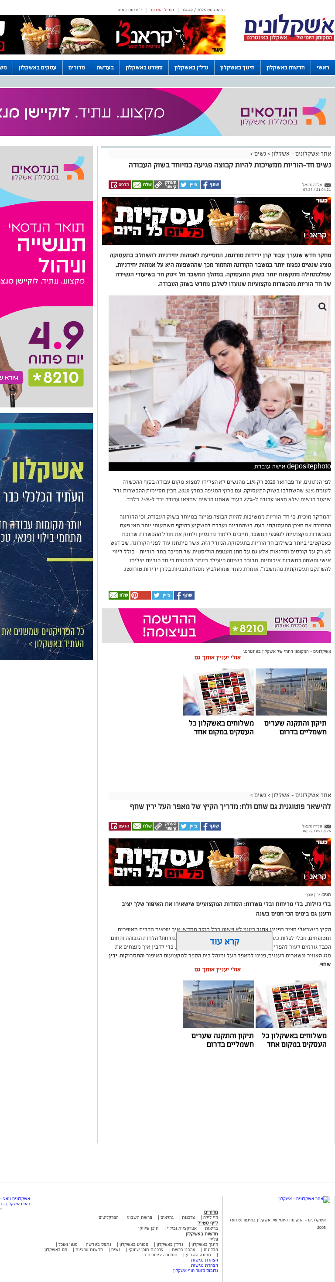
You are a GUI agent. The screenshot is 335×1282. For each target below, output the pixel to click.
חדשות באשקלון (286, 67)
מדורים (76, 67)
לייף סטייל (208, 1223)
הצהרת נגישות (204, 1260)
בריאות (211, 1228)
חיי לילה (210, 1217)
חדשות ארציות (88, 1249)
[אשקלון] (289, 40)
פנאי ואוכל (68, 1244)
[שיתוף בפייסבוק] (210, 187)
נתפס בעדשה (98, 1244)
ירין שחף (312, 894)
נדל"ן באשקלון (191, 67)
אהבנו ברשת (183, 1249)
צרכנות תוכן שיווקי (146, 1249)
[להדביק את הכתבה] (140, 598)
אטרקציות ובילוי (182, 1228)
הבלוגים (211, 1249)
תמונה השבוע (198, 1255)
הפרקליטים (109, 1217)
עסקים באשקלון (38, 67)
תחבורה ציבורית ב (161, 1255)
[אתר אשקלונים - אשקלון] (304, 1198)
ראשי (323, 67)
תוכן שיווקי (148, 1228)
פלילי (213, 1239)
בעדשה (105, 67)
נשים (260, 153)
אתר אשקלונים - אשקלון (300, 153)
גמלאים (167, 1217)
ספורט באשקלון (144, 67)
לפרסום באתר (129, 10)
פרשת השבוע (139, 1217)
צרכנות (188, 1217)
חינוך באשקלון (237, 67)
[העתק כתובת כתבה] (165, 187)
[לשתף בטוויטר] (189, 187)
